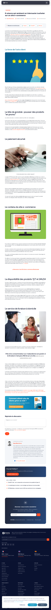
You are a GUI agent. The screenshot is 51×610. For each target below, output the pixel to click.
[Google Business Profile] (13, 544)
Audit (3, 584)
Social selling (20, 573)
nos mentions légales (18, 601)
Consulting (3, 586)
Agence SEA (4, 571)
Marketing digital (20, 591)
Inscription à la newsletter (12, 537)
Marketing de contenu (5, 566)
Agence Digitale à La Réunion (39, 586)
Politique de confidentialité (13, 608)
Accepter (32, 604)
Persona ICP (4, 564)
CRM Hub (3, 591)
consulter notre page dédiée (29, 390)
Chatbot (35, 566)
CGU (19, 608)
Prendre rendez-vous (12, 474)
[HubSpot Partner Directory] (11, 544)
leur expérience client (40, 88)
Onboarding (4, 588)
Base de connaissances (38, 564)
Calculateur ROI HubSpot (22, 589)
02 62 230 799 (21, 556)
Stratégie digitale (20, 594)
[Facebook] (5, 544)
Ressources (20, 582)
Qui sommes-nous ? (37, 584)
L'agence (36, 582)
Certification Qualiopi (38, 608)
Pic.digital (25, 263)
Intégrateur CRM (20, 568)
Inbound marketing (5, 576)
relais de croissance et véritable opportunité (20, 34)
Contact (35, 591)
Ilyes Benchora (10, 18)
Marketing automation (5, 574)
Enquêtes (35, 568)
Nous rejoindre (36, 589)
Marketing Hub (4, 593)
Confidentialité (36, 594)
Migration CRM (4, 589)
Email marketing (4, 578)
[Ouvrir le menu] (46, 2)
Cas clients (20, 588)
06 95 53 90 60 (5, 556)
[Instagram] (8, 544)
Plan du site (32, 608)
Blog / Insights (20, 584)
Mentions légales (37, 593)
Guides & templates (21, 586)
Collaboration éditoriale (38, 588)
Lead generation (4, 573)
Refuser (42, 604)
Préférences (22, 604)
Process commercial (21, 571)
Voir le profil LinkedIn (20, 460)
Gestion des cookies (25, 608)
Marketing (8, 10)
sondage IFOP (13, 101)
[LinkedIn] (3, 544)
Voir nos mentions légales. (20, 430)
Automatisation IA (21, 564)
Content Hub (4, 594)
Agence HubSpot (5, 582)
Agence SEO (4, 568)
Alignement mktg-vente (22, 566)
